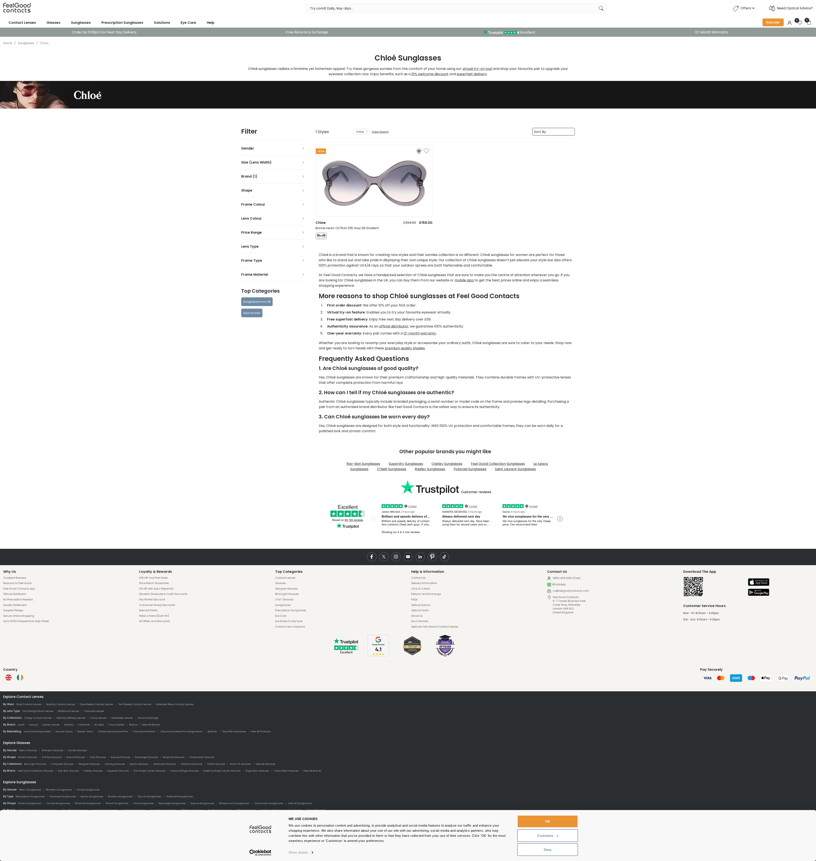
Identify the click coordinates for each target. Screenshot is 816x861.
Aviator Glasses (27, 757)
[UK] (8, 677)
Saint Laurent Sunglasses (515, 469)
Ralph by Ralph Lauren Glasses (222, 770)
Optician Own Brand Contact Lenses (434, 626)
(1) (254, 176)
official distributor (393, 326)
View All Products (261, 731)
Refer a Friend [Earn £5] (154, 616)
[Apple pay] (758, 582)
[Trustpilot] (346, 652)
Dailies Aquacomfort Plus (113, 731)
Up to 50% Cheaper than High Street (26, 621)
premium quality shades (405, 348)
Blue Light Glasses (287, 594)
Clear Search (380, 132)
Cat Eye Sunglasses (58, 803)
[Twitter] (384, 557)
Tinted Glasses (216, 764)
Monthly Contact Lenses (60, 704)
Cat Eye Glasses (52, 757)
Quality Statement (15, 605)
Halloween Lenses (122, 718)
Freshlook (84, 724)
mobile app (464, 280)
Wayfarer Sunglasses (88, 803)
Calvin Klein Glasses (286, 770)
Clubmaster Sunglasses (268, 803)
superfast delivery (472, 74)
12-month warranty (420, 333)
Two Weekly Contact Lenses (135, 704)
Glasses (53, 22)
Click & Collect (420, 588)
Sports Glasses (139, 764)
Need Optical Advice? (795, 8)
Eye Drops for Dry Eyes (289, 621)
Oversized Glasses (164, 764)
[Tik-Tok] (444, 557)
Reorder (773, 22)
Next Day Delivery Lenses (71, 718)
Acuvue (33, 724)
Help (210, 22)
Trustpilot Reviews (14, 578)
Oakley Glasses (93, 770)
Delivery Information (424, 583)
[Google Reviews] (378, 655)
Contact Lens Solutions (290, 626)
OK (547, 821)
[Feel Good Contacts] (17, 8)
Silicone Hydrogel (147, 718)
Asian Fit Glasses (240, 764)
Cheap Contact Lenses (38, 718)
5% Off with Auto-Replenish (156, 588)
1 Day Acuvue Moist (144, 731)
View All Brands (151, 724)
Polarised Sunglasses (63, 796)
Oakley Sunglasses (447, 463)
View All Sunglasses (300, 803)
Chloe (360, 132)
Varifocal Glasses (191, 764)
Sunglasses (81, 22)
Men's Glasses (28, 750)
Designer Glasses (286, 588)
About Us (417, 616)
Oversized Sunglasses (179, 796)
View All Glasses (265, 764)
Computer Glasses (62, 764)
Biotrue (133, 724)
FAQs (414, 599)
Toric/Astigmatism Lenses (38, 711)
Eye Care (188, 22)
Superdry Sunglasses (406, 463)
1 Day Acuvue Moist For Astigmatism (181, 731)
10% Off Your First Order (153, 578)
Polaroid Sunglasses (470, 469)
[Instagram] (396, 557)
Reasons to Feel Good (17, 583)
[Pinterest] (432, 557)
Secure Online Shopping (18, 616)
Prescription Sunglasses (122, 22)
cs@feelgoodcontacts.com (570, 591)
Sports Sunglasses (92, 796)
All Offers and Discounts (154, 621)
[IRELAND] (20, 677)
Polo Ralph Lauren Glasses (150, 770)
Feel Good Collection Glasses (35, 770)
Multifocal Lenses (68, 711)
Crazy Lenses (98, 718)
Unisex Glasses (77, 750)
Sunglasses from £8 (257, 302)
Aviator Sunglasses (29, 803)
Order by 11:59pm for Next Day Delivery (104, 32)
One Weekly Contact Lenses (96, 704)
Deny (547, 849)
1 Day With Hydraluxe (233, 731)
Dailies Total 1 (85, 731)
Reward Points (148, 610)
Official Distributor (14, 594)
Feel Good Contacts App (19, 588)
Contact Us (418, 578)
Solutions (162, 22)
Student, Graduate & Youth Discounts (163, 594)
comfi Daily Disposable (37, 731)
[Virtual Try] (419, 151)
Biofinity (69, 724)
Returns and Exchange (426, 594)
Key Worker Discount (152, 599)
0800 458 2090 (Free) (566, 578)
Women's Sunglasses (59, 789)
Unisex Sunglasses (88, 789)
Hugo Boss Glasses (257, 770)
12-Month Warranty (711, 32)
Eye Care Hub (419, 621)
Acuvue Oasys (64, 731)
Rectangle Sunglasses (172, 803)
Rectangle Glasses (146, 757)
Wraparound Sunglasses (234, 803)
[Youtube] (408, 557)
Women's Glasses (53, 750)
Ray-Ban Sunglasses (363, 463)
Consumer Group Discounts (157, 605)
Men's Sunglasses (30, 789)
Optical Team (420, 610)
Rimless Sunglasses (120, 796)
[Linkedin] (420, 557)
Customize (545, 835)
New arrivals (251, 313)
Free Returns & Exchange (307, 32)
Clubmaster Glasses (201, 757)
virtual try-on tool (477, 68)
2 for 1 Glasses (284, 599)
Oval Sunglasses (143, 803)
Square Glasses (120, 757)
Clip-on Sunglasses (149, 796)
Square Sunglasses (202, 803)
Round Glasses (76, 757)
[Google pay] (758, 593)
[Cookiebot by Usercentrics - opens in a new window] (260, 853)
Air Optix (99, 724)
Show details (298, 852)
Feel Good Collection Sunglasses (498, 463)
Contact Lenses (22, 22)
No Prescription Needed (18, 599)
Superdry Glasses (118, 770)
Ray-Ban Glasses (68, 770)
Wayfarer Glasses (174, 757)
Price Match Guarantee (154, 583)
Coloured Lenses (94, 711)
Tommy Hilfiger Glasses (184, 770)
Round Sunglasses (117, 803)
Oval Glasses (98, 757)
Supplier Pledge (13, 610)
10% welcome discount (430, 74)
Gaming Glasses (115, 764)
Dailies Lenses (51, 724)
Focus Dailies (117, 724)
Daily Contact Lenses (29, 704)
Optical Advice (420, 605)
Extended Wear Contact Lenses (175, 704)
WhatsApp (559, 584)
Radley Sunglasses (430, 469)
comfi (21, 724)
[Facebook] (372, 557)
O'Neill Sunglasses (391, 469)
